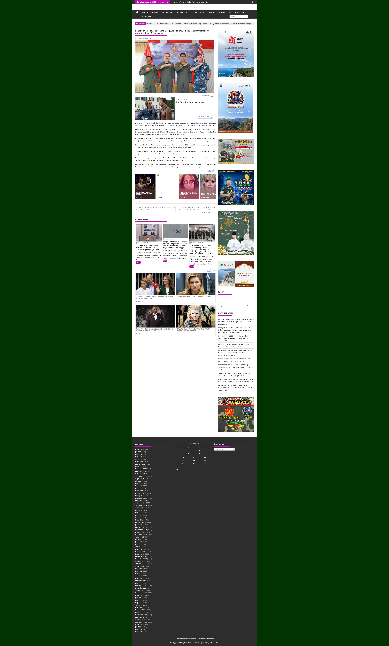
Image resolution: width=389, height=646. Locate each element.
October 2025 (140, 474)
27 (188, 463)
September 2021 (141, 593)
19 (183, 460)
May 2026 (138, 457)
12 (183, 457)
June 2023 (138, 542)
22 (199, 460)
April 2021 (138, 605)
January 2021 (139, 612)
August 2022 (139, 566)
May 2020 (138, 632)
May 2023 (138, 544)
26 (183, 463)
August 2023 (139, 537)
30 (205, 463)
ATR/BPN (210, 12)
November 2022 (141, 559)
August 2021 (139, 595)
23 (205, 460)
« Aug (177, 469)
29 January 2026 (168, 239)
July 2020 (138, 627)
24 (210, 460)
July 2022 (138, 568)
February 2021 (140, 610)
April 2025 (138, 488)
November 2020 (141, 617)
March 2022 (139, 578)
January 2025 (139, 496)
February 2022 (140, 581)
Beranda (145, 12)
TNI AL (195, 12)
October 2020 (140, 620)
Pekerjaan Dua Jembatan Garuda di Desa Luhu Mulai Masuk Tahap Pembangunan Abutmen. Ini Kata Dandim (234, 329)
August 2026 (139, 449)
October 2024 (140, 503)
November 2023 (141, 530)
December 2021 (141, 586)
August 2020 (139, 624)
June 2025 (138, 483)
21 (194, 460)
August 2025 (139, 479)
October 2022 (140, 561)
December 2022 (141, 556)
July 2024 (138, 510)
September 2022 (141, 564)
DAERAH (179, 12)
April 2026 (138, 459)
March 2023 (139, 549)
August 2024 (139, 508)
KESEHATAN (221, 12)
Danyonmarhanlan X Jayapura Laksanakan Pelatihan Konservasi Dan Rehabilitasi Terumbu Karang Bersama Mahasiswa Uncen (197, 210)
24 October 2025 (196, 243)
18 (177, 460)
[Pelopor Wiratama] (137, 12)
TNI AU (139, 201)
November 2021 (141, 588)
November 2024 (141, 500)
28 (194, 463)
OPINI (230, 12)
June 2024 (138, 513)
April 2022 (138, 576)
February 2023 (140, 551)
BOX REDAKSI (146, 17)
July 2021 (138, 598)
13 (188, 457)
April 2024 (138, 517)
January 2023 (139, 554)
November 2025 (141, 471)
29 (199, 463)
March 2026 (139, 462)
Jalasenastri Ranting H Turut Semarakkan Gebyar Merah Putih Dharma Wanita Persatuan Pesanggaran (235, 352)
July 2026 (138, 452)
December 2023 (141, 527)
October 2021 (140, 590)
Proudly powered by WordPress (181, 643)
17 (210, 457)
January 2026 (139, 466)
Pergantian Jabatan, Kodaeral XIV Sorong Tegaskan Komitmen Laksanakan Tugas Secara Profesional (208, 2)
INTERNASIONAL (167, 12)
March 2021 (139, 607)
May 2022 (138, 573)
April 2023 (138, 547)
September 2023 (141, 534)
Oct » (182, 469)
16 (205, 457)
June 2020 (138, 629)
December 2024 (141, 498)
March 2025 (139, 491)
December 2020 (141, 615)
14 (194, 457)
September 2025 (141, 476)
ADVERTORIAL (240, 12)
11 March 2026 (141, 243)
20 (188, 460)
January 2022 (139, 583)
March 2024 (139, 520)
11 (177, 457)
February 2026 (140, 464)
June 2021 (138, 600)
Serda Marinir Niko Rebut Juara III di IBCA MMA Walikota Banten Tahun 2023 (155, 209)
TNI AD (187, 12)
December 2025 (141, 469)
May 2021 (138, 603)
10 (210, 454)
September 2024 (141, 505)
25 (177, 463)
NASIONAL (154, 12)
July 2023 (138, 539)
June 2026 (138, 454)
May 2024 (138, 515)
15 (199, 457)
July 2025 (138, 481)
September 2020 (141, 622)
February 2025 (140, 493)
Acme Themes (214, 643)
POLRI (202, 12)
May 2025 (138, 486)
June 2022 (138, 571)
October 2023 (140, 532)
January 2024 (139, 525)
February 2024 (140, 522)
